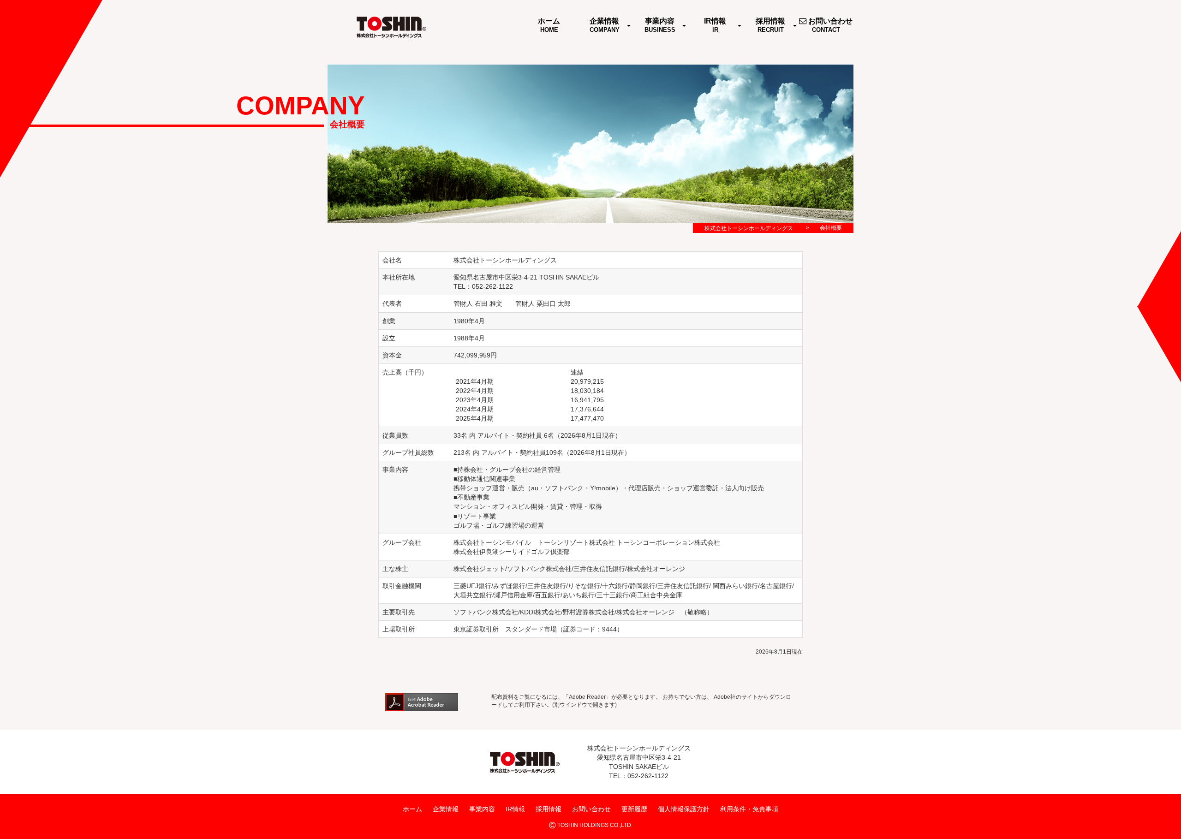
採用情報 (548, 809)
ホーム (412, 809)
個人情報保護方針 (684, 809)
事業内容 (482, 809)
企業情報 (446, 809)
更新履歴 (634, 809)
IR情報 (515, 809)
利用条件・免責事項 (749, 809)
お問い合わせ (591, 809)
